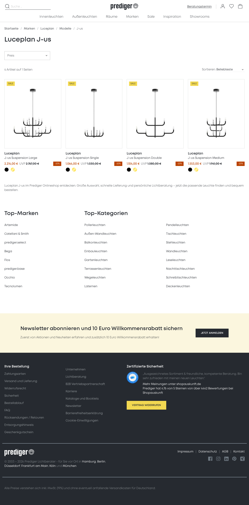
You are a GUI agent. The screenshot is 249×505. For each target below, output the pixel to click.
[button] (212, 333)
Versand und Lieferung (20, 381)
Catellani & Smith (16, 234)
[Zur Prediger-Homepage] (124, 6)
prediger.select (15, 243)
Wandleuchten (176, 251)
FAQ (7, 410)
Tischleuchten (176, 234)
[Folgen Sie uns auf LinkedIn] (226, 459)
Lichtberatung (76, 377)
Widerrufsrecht (15, 388)
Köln (52, 466)
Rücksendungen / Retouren (24, 418)
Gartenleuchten (96, 260)
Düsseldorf (12, 466)
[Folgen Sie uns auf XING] (242, 459)
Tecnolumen (13, 286)
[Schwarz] (6, 169)
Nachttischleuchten (180, 269)
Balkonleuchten (95, 243)
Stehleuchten (175, 243)
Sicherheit (11, 396)
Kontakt (239, 452)
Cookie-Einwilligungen (82, 421)
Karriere (71, 391)
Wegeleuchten (95, 278)
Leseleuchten (175, 260)
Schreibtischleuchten (181, 278)
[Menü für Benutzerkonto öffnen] (223, 7)
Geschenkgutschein (18, 432)
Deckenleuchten (178, 286)
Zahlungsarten (15, 374)
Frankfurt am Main (34, 466)
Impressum (186, 452)
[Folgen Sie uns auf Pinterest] (234, 459)
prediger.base (14, 269)
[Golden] (13, 169)
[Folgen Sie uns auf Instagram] (218, 459)
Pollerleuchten (94, 225)
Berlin (101, 462)
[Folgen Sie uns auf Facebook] (210, 459)
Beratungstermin (199, 7)
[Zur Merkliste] (231, 7)
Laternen (90, 286)
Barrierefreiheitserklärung (84, 413)
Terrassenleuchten (97, 269)
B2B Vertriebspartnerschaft (85, 384)
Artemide (11, 225)
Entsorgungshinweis (19, 425)
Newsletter (73, 406)
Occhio (9, 278)
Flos (7, 260)
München (69, 466)
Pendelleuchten (177, 225)
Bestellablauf (14, 403)
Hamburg (89, 462)
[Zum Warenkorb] (240, 7)
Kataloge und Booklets (82, 399)
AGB (225, 452)
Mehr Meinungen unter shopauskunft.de (172, 384)
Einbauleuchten (95, 251)
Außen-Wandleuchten (100, 234)
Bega (8, 251)
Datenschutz (208, 452)
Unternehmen (75, 369)
